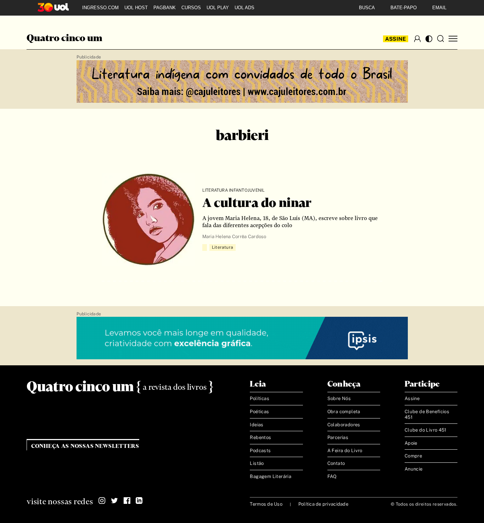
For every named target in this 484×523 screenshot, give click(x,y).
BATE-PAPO (403, 7)
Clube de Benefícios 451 (427, 414)
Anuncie (414, 469)
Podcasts (260, 450)
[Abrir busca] (440, 38)
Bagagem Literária (270, 476)
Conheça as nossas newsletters (85, 446)
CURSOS (191, 7)
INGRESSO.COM (100, 7)
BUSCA (367, 7)
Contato (336, 463)
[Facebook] (126, 500)
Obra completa (343, 411)
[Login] (417, 38)
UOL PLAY (218, 7)
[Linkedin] (139, 500)
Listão (257, 463)
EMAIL (439, 7)
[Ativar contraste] (429, 38)
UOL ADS (244, 7)
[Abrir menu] (453, 39)
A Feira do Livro (344, 450)
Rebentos (260, 437)
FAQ (332, 476)
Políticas (259, 398)
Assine (395, 39)
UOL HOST (136, 7)
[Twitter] (114, 500)
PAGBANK (164, 7)
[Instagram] (102, 500)
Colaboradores (343, 424)
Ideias (256, 424)
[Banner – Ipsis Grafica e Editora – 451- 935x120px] (242, 338)
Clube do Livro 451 (425, 430)
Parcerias (338, 437)
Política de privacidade (323, 504)
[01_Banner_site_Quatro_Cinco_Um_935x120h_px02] (242, 81)
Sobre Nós (339, 398)
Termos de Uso (266, 504)
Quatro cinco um (64, 38)
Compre (413, 456)
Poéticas (259, 411)
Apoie (411, 443)
